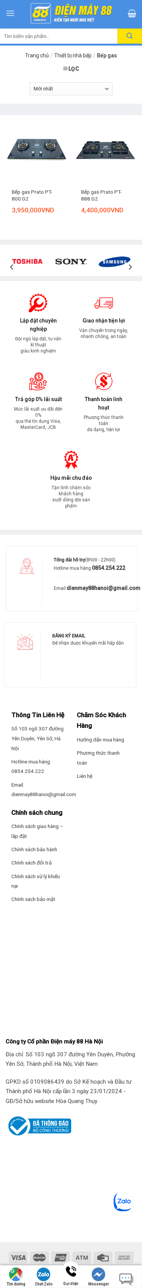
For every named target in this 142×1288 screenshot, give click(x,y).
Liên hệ (84, 776)
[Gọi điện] (70, 1272)
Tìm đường (15, 1284)
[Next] (130, 267)
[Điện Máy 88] (71, 13)
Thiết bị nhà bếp (73, 55)
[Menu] (10, 13)
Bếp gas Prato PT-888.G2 (101, 195)
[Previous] (12, 267)
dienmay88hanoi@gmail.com (103, 588)
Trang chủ (37, 55)
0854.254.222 (108, 568)
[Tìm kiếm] (129, 36)
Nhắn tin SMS (126, 1277)
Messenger (98, 1284)
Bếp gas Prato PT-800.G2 (32, 195)
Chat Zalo (43, 1284)
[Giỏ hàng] (132, 13)
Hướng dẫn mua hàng (100, 739)
